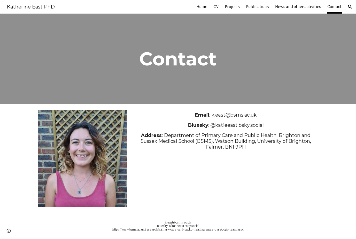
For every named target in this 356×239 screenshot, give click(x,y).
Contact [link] (334, 6)
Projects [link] (232, 6)
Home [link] (201, 6)
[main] (178, 59)
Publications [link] (257, 6)
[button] (350, 7)
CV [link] (216, 6)
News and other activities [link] (298, 6)
